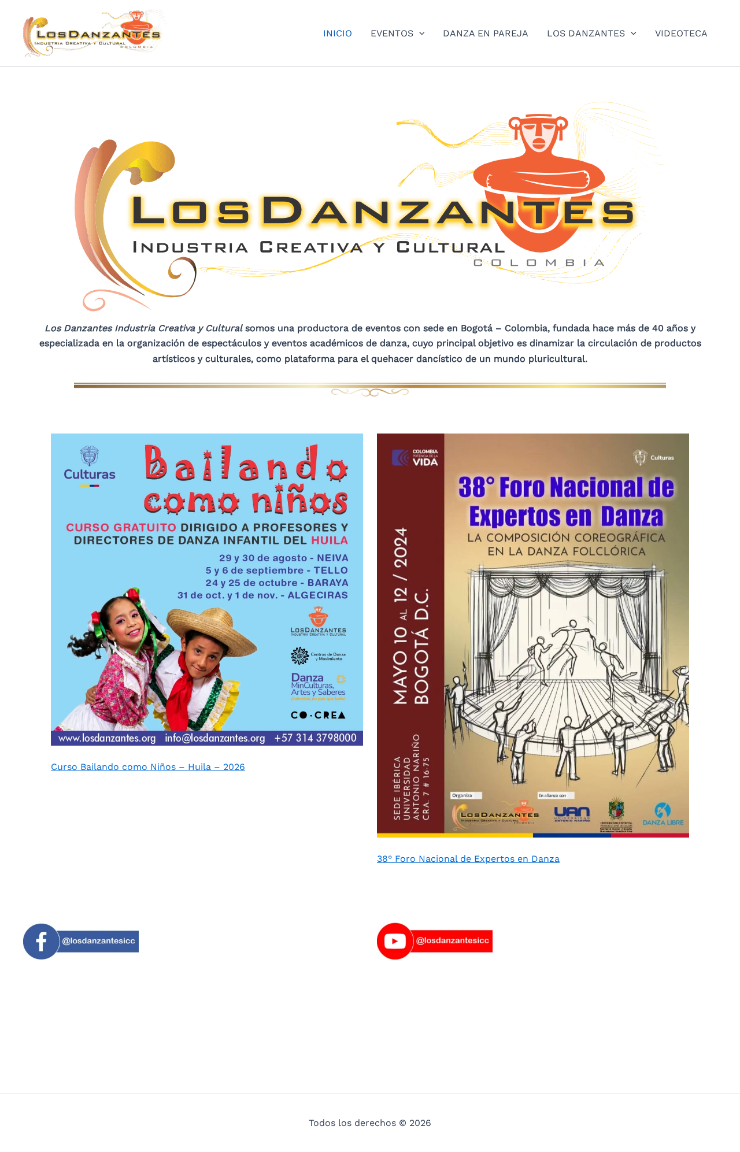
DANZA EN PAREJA (485, 33)
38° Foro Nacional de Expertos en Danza (468, 858)
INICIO (337, 33)
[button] (419, 33)
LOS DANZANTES (586, 33)
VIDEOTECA (681, 33)
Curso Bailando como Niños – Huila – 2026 (148, 766)
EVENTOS (392, 33)
